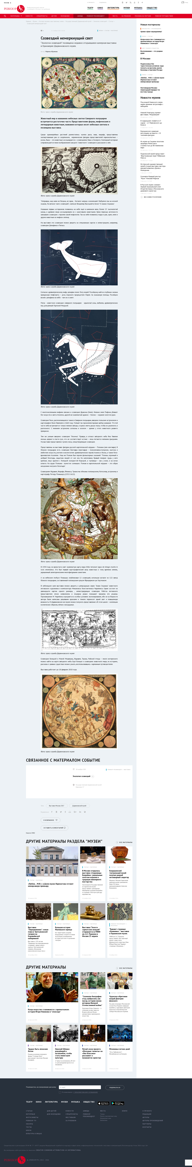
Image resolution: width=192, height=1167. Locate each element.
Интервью (30, 1114)
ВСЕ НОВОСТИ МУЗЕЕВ (152, 197)
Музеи (127, 7)
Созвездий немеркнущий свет (37, 23)
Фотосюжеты (32, 1117)
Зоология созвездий (100, 21)
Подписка (102, 2)
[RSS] (130, 2)
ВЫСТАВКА (127, 769)
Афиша (80, 16)
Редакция (146, 1114)
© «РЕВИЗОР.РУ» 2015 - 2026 (38, 1160)
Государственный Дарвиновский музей (78, 21)
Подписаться (115, 1087)
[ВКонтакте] (122, 2)
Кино (100, 7)
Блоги (28, 1130)
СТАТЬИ (107, 30)
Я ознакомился (67, 1092)
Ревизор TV (31, 1121)
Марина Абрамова (52, 51)
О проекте (90, 2)
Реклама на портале (143, 16)
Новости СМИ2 (30, 833)
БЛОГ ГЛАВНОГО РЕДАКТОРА (150, 48)
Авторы (145, 1117)
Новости (29, 16)
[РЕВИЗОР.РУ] (14, 9)
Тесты (29, 1127)
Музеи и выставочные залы (108, 1116)
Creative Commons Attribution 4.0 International (58, 1150)
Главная (28, 21)
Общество (152, 7)
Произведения (156, 28)
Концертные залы (105, 1118)
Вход (186, 2)
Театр (90, 7)
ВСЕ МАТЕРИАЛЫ (125, 842)
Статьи (111, 21)
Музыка (138, 7)
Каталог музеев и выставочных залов (51, 21)
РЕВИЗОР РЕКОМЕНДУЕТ (115, 769)
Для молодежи (53, 1114)
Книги (124, 1111)
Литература (113, 7)
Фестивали (71, 1117)
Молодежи (65, 16)
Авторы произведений (152, 1121)
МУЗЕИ (101, 30)
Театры (102, 1114)
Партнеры (146, 1124)
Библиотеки (103, 1120)
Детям (54, 16)
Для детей (51, 1111)
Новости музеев (150, 97)
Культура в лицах (34, 1134)
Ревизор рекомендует (95, 16)
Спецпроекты (42, 16)
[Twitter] (126, 2)
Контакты (147, 1127)
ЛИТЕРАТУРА (146, 28)
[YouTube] (134, 2)
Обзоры (29, 1124)
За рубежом (126, 16)
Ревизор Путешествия (164, 16)
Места (115, 16)
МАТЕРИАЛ (114, 30)
